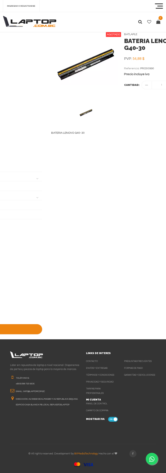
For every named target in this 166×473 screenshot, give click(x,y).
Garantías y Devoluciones (139, 375)
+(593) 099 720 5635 (25, 384)
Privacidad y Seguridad (100, 382)
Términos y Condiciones (100, 375)
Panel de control (96, 404)
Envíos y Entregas (96, 368)
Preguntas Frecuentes (138, 361)
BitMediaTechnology (86, 453)
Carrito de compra (97, 410)
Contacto (92, 361)
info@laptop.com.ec (34, 391)
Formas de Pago (133, 368)
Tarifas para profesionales (95, 391)
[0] (158, 22)
